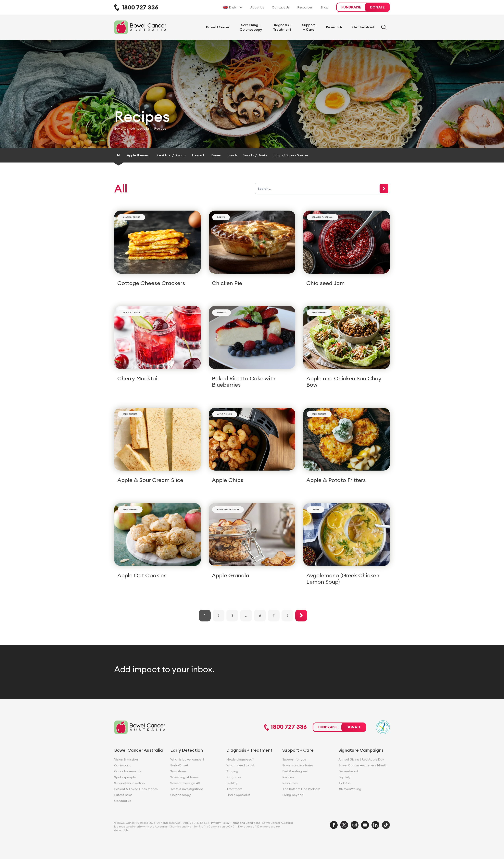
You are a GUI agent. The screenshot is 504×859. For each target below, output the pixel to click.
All (118, 155)
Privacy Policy (220, 823)
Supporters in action (129, 783)
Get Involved (363, 27)
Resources (305, 7)
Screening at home (184, 777)
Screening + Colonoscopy (251, 27)
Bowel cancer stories (297, 765)
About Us (257, 7)
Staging (232, 771)
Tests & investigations (186, 789)
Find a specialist (238, 795)
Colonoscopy (180, 795)
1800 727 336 (288, 727)
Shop (324, 7)
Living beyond (292, 795)
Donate (377, 7)
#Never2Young (349, 789)
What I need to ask (240, 765)
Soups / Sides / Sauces (291, 155)
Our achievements (127, 771)
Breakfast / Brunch (171, 155)
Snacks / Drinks (255, 155)
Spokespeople (125, 777)
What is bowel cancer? (187, 759)
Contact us (122, 801)
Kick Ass (344, 783)
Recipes (288, 777)
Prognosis (233, 777)
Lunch (232, 155)
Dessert (198, 155)
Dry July (344, 777)
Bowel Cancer (218, 27)
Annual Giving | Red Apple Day (361, 759)
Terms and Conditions (245, 823)
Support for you (294, 759)
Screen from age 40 (185, 783)
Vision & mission (126, 759)
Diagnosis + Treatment (282, 27)
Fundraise (351, 7)
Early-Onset (179, 765)
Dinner (216, 155)
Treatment (234, 789)
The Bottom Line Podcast (280, 17)
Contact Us (280, 7)
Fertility (231, 783)
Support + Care (309, 27)
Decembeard (348, 771)
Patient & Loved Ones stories (136, 789)
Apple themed (138, 155)
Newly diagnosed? (240, 759)
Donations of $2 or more (254, 826)
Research (334, 27)
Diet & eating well (295, 771)
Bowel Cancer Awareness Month (362, 765)
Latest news (123, 795)
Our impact (122, 765)
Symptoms (178, 771)
